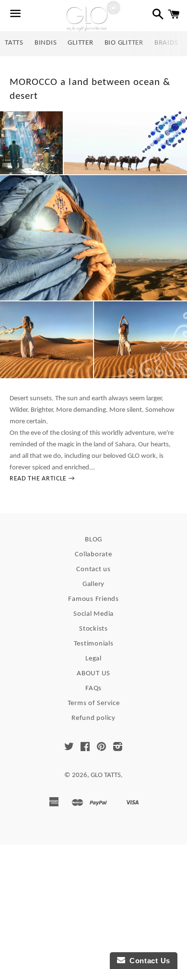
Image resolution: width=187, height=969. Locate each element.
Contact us (93, 569)
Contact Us (147, 961)
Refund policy (93, 718)
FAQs (93, 688)
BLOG (93, 539)
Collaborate (93, 554)
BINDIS (46, 43)
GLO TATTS (106, 775)
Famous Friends (93, 599)
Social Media (93, 614)
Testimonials (94, 643)
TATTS (14, 43)
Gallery (93, 584)
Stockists (93, 629)
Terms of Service (94, 703)
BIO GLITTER (124, 43)
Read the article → (42, 479)
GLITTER (80, 43)
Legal (93, 658)
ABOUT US (93, 673)
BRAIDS (166, 43)
